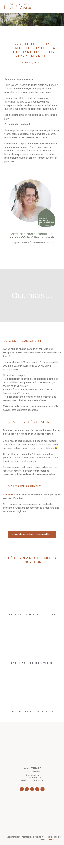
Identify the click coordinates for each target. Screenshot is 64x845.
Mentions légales (55, 839)
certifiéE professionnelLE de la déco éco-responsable (32, 235)
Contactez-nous (12, 495)
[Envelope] (42, 789)
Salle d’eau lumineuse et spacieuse (32, 663)
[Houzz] (37, 789)
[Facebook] (22, 789)
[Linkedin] (32, 789)
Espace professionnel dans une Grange (32, 711)
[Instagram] (27, 789)
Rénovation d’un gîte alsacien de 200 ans (32, 614)
